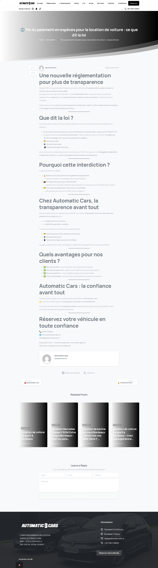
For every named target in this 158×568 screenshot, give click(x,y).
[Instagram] (33, 9)
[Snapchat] (36, 9)
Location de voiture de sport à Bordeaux (33, 435)
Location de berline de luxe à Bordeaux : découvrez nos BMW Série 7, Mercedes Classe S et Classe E (94, 434)
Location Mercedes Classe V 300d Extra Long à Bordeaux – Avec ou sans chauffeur (64, 434)
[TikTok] (40, 9)
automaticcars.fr (60, 358)
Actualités (51, 40)
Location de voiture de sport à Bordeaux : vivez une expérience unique (125, 434)
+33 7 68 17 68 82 (133, 9)
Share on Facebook (73, 373)
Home (41, 40)
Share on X (91, 373)
